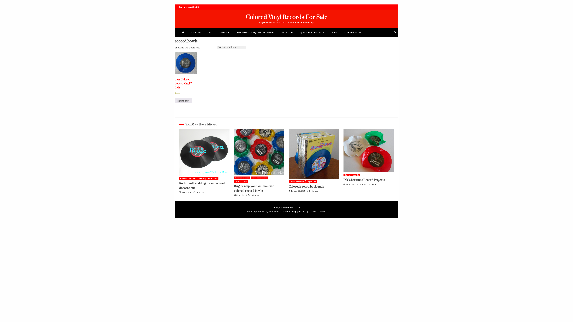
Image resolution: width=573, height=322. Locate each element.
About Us (196, 32)
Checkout (224, 32)
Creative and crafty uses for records (255, 32)
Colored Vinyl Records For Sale (286, 17)
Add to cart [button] (183, 100)
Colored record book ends (306, 187)
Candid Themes (317, 211)
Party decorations (188, 178)
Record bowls (241, 181)
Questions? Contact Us (312, 32)
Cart (210, 32)
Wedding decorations (207, 178)
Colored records (242, 178)
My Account (287, 32)
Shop (334, 32)
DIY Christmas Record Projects (364, 180)
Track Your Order (352, 32)
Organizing (311, 182)
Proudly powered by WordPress (264, 211)
